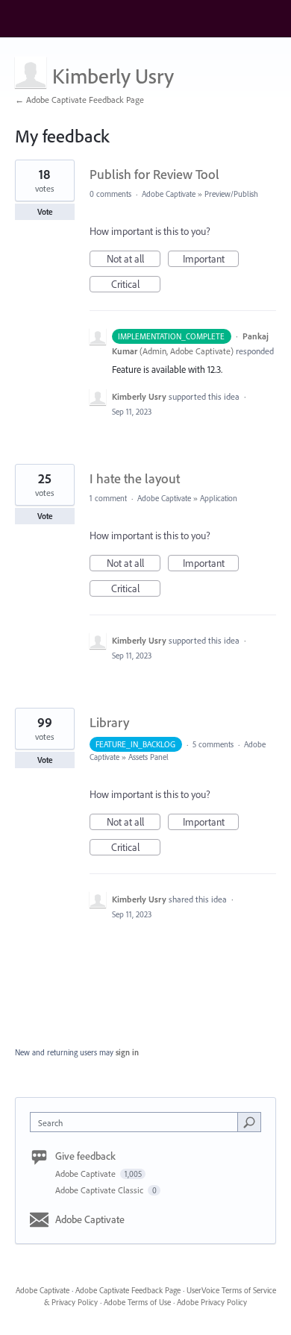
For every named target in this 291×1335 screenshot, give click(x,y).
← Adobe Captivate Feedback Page (79, 99)
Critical (135, 284)
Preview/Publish (232, 194)
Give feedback (85, 1156)
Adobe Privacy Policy (212, 1302)
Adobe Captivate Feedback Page (128, 1290)
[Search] (249, 1121)
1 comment (108, 498)
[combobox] (137, 1122)
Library (109, 722)
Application (220, 498)
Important (211, 259)
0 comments (110, 194)
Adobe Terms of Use (137, 1302)
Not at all (133, 259)
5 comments (213, 744)
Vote (45, 212)
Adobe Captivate (168, 194)
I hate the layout (135, 478)
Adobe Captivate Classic (100, 1190)
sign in (127, 1052)
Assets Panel (149, 757)
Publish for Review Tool (154, 174)
